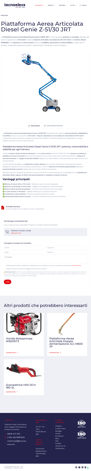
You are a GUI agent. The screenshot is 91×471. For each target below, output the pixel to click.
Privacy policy (18, 468)
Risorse (62, 5)
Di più (72, 5)
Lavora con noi (60, 446)
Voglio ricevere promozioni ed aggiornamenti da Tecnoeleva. (26, 269)
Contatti (58, 443)
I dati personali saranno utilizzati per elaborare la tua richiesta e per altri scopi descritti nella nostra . (43, 265)
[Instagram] (79, 467)
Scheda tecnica (13, 206)
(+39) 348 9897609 (16, 437)
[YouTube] (85, 467)
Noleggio (39, 5)
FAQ (56, 441)
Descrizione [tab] (35, 126)
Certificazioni (59, 448)
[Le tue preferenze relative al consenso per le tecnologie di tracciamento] (88, 468)
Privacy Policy (76, 265)
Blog (57, 438)
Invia (8, 282)
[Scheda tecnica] (3, 207)
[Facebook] (76, 467)
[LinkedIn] (82, 467)
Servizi (50, 5)
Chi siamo (58, 426)
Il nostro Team (60, 428)
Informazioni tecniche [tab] (55, 126)
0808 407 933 (16, 233)
